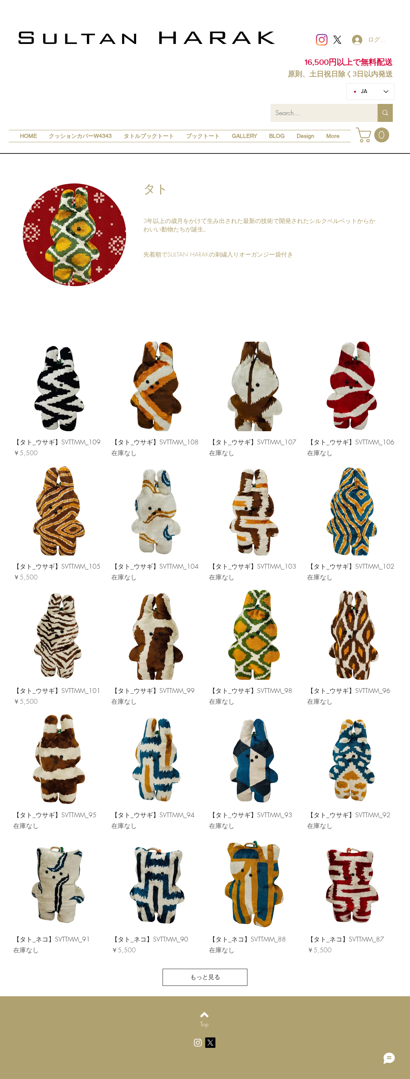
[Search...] (385, 113)
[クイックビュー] (58, 387)
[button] (374, 135)
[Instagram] (322, 40)
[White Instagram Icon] (198, 1042)
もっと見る (205, 977)
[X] (337, 40)
